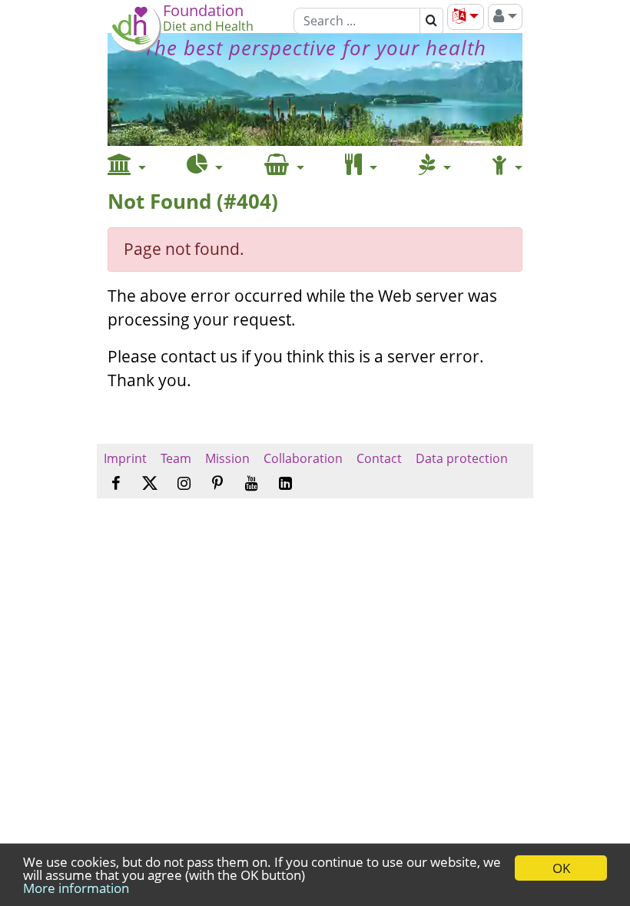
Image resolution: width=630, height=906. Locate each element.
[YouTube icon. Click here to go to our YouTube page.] (251, 484)
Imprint (125, 458)
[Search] (431, 21)
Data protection (462, 458)
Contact (379, 458)
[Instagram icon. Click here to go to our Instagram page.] (184, 484)
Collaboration (303, 458)
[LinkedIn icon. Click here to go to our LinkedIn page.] (285, 484)
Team (176, 458)
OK (561, 868)
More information (76, 888)
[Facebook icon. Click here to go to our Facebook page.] (116, 484)
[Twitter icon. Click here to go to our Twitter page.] (150, 483)
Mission (227, 458)
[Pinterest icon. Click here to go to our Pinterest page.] (217, 484)
